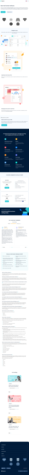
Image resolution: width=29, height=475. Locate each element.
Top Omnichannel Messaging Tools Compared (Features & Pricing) (14, 406)
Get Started (25, 212)
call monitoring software (9, 111)
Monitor (17, 141)
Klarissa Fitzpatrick (12, 409)
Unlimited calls (7, 164)
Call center (10, 383)
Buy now (7, 201)
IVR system (6, 157)
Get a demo (6, 187)
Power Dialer (18, 157)
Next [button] (25, 247)
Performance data (19, 149)
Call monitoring (7, 149)
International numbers (8, 141)
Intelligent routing (19, 164)
